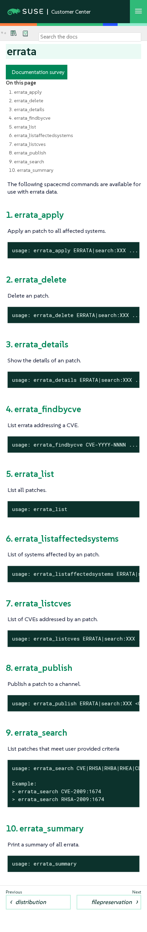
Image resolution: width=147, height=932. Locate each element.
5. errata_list (22, 127)
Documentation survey (38, 72)
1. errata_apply (25, 92)
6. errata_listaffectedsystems (41, 135)
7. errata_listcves (27, 144)
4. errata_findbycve (30, 118)
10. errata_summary (31, 170)
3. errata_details (26, 109)
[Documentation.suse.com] (5, 33)
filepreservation (111, 902)
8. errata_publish (27, 153)
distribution (30, 902)
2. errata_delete (26, 100)
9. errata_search (26, 162)
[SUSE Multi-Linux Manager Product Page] (13, 33)
